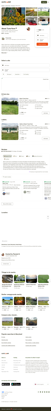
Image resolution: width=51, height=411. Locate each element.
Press (2, 369)
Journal (3, 365)
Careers (3, 367)
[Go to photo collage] (13, 16)
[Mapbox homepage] (4, 241)
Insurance (15, 367)
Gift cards (3, 360)
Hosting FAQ (16, 371)
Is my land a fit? (16, 362)
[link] (25, 106)
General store (4, 362)
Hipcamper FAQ (4, 371)
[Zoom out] (48, 218)
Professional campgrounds (19, 365)
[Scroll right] (49, 280)
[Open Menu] (48, 2)
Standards (15, 369)
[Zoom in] (48, 216)
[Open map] (25, 84)
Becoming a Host (17, 360)
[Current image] (8, 113)
